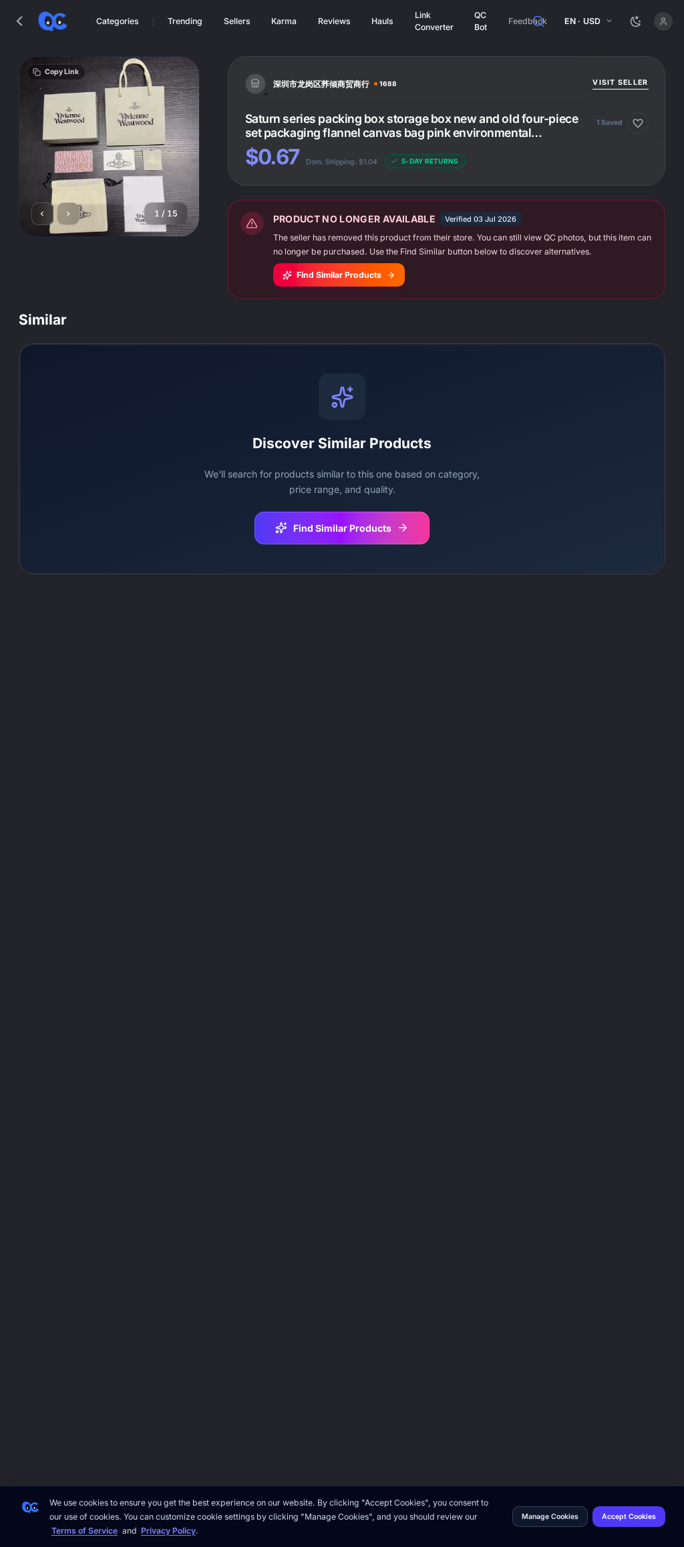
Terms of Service (84, 1531)
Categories (117, 21)
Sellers (237, 21)
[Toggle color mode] (636, 21)
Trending (185, 21)
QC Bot (480, 20)
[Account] (663, 21)
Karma (284, 21)
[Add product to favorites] (638, 123)
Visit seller (620, 82)
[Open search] (539, 21)
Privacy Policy (168, 1531)
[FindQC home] (53, 21)
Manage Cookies (550, 1516)
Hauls (382, 21)
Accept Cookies (629, 1516)
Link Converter (434, 20)
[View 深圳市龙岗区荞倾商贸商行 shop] (415, 84)
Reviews (334, 21)
